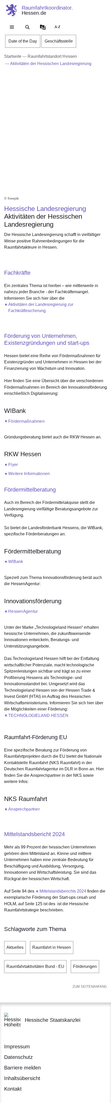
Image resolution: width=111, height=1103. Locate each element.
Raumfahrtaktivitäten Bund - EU (35, 966)
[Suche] (27, 27)
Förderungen (85, 966)
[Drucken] (48, 260)
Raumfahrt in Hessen (51, 947)
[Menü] (12, 27)
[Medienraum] (43, 27)
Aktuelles (14, 947)
